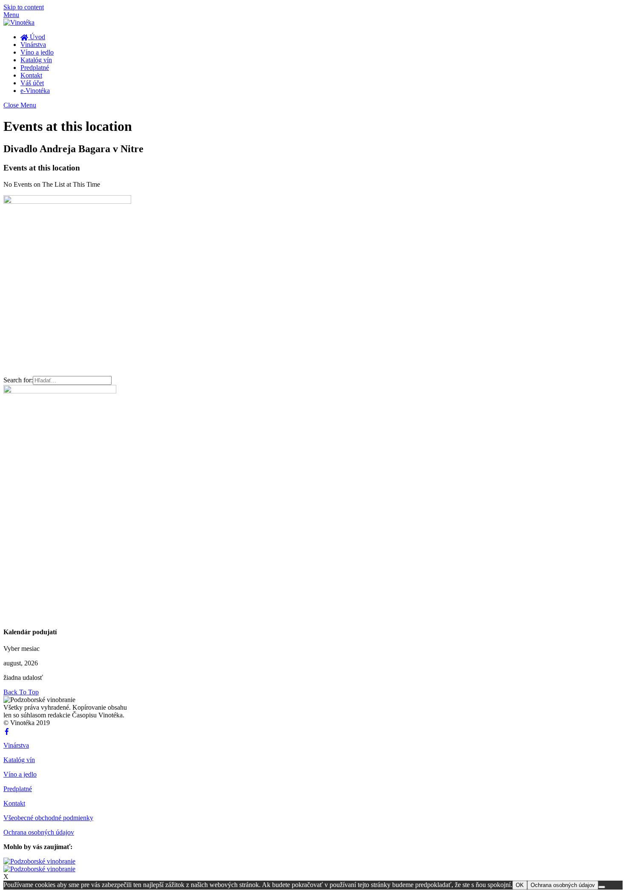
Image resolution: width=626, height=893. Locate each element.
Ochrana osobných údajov (38, 832)
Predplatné (34, 67)
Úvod (36, 36)
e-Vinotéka (35, 90)
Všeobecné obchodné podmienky (48, 817)
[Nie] (601, 887)
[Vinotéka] (18, 22)
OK (520, 885)
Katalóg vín (36, 60)
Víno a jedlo (37, 52)
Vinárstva (33, 44)
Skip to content (23, 7)
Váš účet (32, 83)
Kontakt (31, 75)
